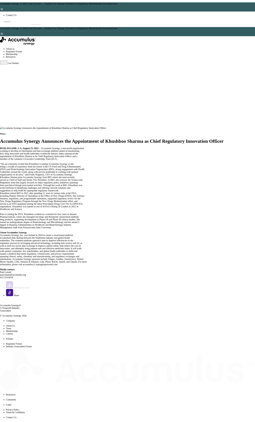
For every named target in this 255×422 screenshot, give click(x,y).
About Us (10, 325)
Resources (10, 57)
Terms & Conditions (15, 412)
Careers (9, 333)
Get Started (13, 63)
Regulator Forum (14, 51)
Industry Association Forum (19, 346)
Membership (12, 54)
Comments (11, 399)
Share (16, 295)
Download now (110, 3)
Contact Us (11, 15)
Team (8, 328)
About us (10, 49)
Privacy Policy (12, 409)
